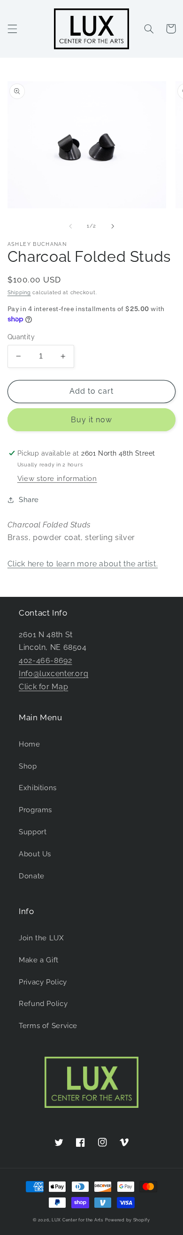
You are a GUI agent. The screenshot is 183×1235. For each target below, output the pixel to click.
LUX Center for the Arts (77, 1220)
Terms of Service (48, 1025)
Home (29, 744)
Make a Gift (39, 960)
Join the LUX (41, 938)
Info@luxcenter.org (53, 673)
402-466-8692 (45, 660)
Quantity (21, 337)
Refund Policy (43, 1003)
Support (32, 832)
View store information (57, 478)
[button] (12, 28)
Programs (35, 810)
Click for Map (43, 686)
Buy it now (92, 419)
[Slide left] (70, 226)
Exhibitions (38, 788)
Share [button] (29, 499)
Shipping (19, 292)
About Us (35, 854)
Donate (32, 876)
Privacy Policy (43, 982)
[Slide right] (112, 226)
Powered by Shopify (127, 1220)
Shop (28, 766)
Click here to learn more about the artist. (83, 563)
